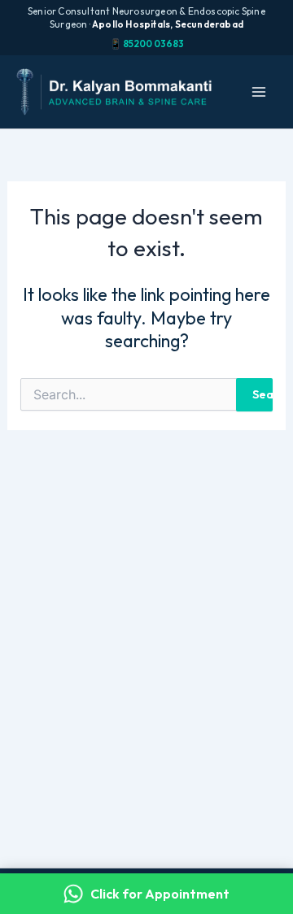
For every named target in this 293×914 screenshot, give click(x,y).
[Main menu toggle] (259, 92)
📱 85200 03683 (147, 43)
